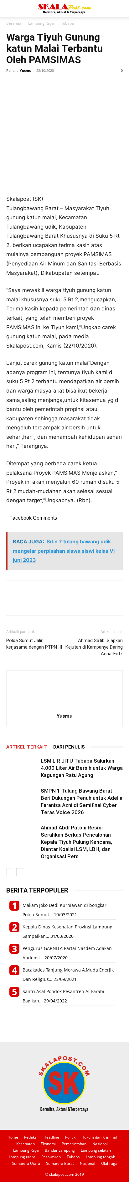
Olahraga (109, 1163)
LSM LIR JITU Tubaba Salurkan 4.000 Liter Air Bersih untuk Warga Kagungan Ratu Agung (82, 768)
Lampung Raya (41, 23)
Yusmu (25, 70)
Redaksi (31, 1137)
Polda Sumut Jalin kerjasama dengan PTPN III (34, 644)
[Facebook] (12, 84)
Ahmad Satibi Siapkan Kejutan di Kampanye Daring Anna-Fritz (94, 647)
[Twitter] (27, 84)
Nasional (100, 1143)
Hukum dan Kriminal (99, 1137)
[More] (70, 84)
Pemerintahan (74, 1143)
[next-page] (20, 872)
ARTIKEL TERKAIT (26, 747)
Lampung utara (22, 1157)
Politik (70, 1137)
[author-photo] (64, 707)
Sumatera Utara (26, 1163)
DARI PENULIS (69, 747)
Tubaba (67, 23)
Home (13, 1137)
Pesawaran (51, 1157)
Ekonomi (48, 1143)
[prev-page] (10, 872)
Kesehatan (25, 1143)
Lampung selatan (96, 1150)
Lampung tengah (100, 1157)
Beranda (13, 23)
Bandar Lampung (60, 1150)
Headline (51, 1137)
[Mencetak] (55, 84)
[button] (11, 8)
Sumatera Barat (60, 1163)
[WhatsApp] (41, 84)
